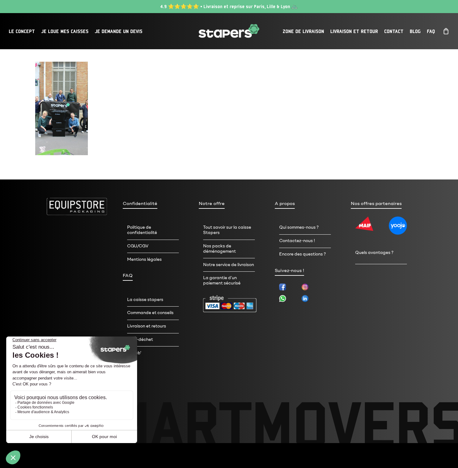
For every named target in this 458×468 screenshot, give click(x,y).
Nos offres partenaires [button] (376, 203)
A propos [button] (285, 203)
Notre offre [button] (212, 203)
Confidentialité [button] (140, 203)
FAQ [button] (128, 275)
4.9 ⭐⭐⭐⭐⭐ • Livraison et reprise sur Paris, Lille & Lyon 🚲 (229, 6)
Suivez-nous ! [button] (289, 270)
